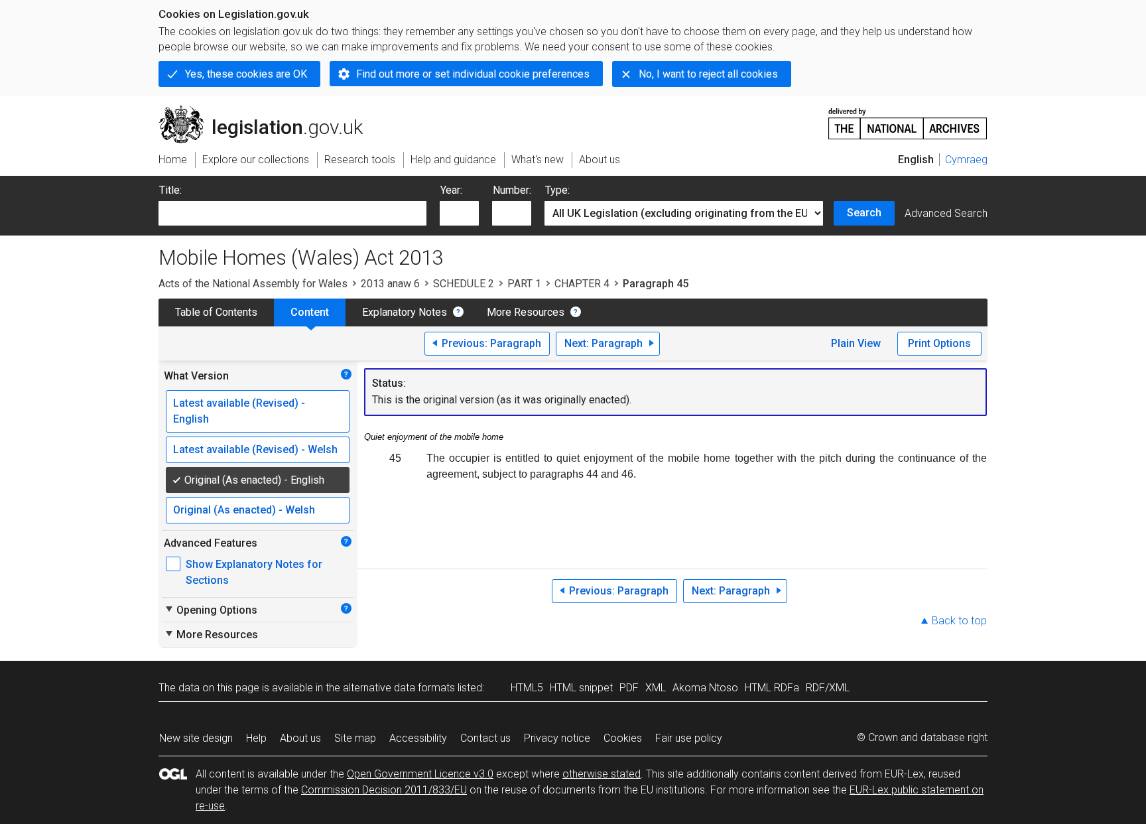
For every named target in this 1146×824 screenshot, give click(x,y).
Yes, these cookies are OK (246, 74)
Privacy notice (557, 738)
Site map (355, 738)
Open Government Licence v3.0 (420, 774)
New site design (196, 738)
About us (300, 738)
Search (864, 212)
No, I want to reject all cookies (708, 74)
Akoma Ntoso (705, 687)
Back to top (959, 620)
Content (309, 312)
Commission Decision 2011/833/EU (384, 790)
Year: (451, 190)
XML (655, 687)
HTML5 (527, 687)
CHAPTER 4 (581, 283)
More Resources (525, 312)
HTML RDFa (772, 687)
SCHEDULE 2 (463, 283)
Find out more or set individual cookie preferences (473, 74)
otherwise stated (601, 774)
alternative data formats (399, 687)
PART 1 (524, 283)
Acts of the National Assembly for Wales (253, 283)
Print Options (939, 343)
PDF (629, 687)
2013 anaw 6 (390, 283)
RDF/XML (828, 687)
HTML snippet (581, 687)
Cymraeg (966, 159)
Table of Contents (216, 312)
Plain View (856, 343)
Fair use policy (688, 738)
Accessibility (418, 738)
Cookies (623, 738)
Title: (170, 190)
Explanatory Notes (404, 312)
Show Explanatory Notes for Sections (254, 572)
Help (256, 738)
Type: (557, 190)
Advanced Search (946, 213)
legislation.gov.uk (268, 111)
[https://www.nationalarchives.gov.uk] (907, 118)
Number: (512, 190)
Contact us (485, 738)
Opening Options (210, 609)
